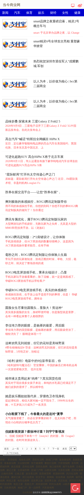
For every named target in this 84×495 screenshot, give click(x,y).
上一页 (15, 448)
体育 (29, 12)
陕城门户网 (51, 459)
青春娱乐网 (10, 463)
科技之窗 (11, 480)
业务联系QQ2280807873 (51, 492)
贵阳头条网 (41, 466)
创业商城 (60, 477)
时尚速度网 (6, 484)
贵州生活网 (28, 466)
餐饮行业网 (50, 463)
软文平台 (40, 477)
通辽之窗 (11, 470)
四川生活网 (72, 473)
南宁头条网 (68, 466)
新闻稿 (50, 477)
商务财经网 (41, 484)
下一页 (55, 448)
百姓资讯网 (10, 487)
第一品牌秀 (34, 487)
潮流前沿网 (75, 480)
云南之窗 (19, 473)
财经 (53, 12)
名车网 (75, 463)
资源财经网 (58, 473)
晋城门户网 (37, 470)
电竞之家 (18, 484)
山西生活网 (50, 470)
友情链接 (12, 459)
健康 (77, 12)
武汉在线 (62, 480)
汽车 (17, 12)
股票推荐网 (45, 473)
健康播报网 (65, 459)
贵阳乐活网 (38, 459)
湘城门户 (22, 487)
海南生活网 (24, 459)
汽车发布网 (48, 487)
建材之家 (16, 477)
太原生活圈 (64, 470)
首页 (6, 448)
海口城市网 (55, 466)
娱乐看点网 (32, 473)
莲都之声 (29, 484)
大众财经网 (23, 463)
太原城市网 (23, 470)
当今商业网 (27, 492)
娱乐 (41, 12)
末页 (64, 448)
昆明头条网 (77, 470)
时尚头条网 (55, 484)
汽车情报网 (64, 463)
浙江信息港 (28, 477)
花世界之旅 (37, 480)
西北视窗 (16, 466)
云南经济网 (7, 473)
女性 (65, 12)
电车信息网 (23, 480)
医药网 (70, 477)
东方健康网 (37, 463)
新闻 (5, 12)
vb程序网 (67, 484)
